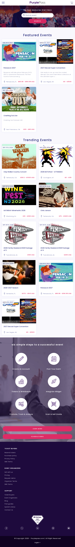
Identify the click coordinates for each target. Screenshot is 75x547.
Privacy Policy (10, 459)
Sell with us (9, 472)
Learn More (37, 429)
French (7, 536)
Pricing (7, 475)
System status (10, 507)
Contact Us (9, 510)
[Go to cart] (71, 2)
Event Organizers (11, 498)
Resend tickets (10, 453)
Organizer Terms (11, 481)
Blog (6, 501)
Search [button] (37, 21)
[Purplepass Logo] (37, 2)
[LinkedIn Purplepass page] (37, 528)
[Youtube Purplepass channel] (68, 528)
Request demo (10, 478)
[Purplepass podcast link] (53, 528)
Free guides (9, 504)
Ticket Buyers (9, 495)
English (37, 543)
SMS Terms (9, 462)
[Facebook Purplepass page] (6, 528)
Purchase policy (11, 456)
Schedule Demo (37, 436)
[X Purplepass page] (22, 528)
